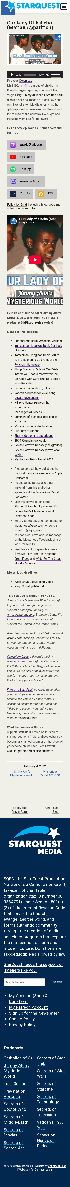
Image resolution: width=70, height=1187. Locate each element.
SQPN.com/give (32, 322)
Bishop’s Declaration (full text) (34, 388)
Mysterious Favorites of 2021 (34, 459)
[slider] (56, 74)
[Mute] (48, 74)
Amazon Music (31, 181)
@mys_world (34, 530)
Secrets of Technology (48, 1099)
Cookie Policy (22, 1018)
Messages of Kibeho (28, 412)
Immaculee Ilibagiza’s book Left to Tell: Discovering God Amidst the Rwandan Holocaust (37, 359)
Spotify (25, 169)
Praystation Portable (14, 1094)
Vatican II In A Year (50, 1125)
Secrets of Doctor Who (15, 1107)
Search (57, 982)
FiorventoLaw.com (25, 718)
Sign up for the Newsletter (34, 1013)
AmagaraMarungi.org (21, 614)
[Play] (12, 74)
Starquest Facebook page (31, 506)
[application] (35, 74)
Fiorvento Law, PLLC (20, 689)
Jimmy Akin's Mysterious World (21, 773)
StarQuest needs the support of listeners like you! (33, 967)
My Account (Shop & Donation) (28, 998)
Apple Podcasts (31, 144)
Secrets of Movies (13, 1132)
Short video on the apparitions (34, 435)
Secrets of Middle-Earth (16, 1119)
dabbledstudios (57, 1165)
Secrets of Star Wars (51, 1073)
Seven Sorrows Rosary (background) (38, 445)
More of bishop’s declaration (33, 426)
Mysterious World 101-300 (50, 773)
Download (25, 80)
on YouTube (28, 208)
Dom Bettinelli (53, 95)
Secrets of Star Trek (51, 1061)
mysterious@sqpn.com (30, 525)
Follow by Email (17, 204)
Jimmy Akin (30, 95)
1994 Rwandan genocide (31, 440)
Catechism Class (18, 656)
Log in (49, 1169)
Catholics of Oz (18, 1058)
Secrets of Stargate (46, 1086)
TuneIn (25, 193)
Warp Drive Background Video (34, 582)
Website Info (25, 1169)
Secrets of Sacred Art (14, 1145)
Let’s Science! (17, 1083)
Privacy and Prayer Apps (20, 809)
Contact (39, 1169)
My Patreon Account (28, 1007)
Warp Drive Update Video (31, 586)
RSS (51, 193)
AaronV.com (15, 638)
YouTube (26, 157)
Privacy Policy (22, 1024)
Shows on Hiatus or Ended (46, 1140)
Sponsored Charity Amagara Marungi (38, 341)
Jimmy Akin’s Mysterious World (16, 1070)
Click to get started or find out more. (30, 751)
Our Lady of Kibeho (27, 431)
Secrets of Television (46, 1112)
